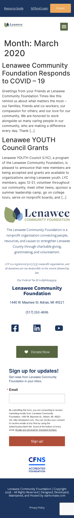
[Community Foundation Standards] (37, 464)
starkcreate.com (54, 495)
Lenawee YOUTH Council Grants (29, 144)
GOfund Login (39, 8)
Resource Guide (13, 8)
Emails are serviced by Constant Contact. (36, 429)
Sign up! (37, 441)
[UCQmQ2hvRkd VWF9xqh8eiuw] (59, 328)
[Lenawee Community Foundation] (13, 24)
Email (13, 389)
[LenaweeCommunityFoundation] (15, 328)
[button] (64, 27)
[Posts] (37, 328)
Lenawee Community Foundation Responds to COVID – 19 (36, 73)
